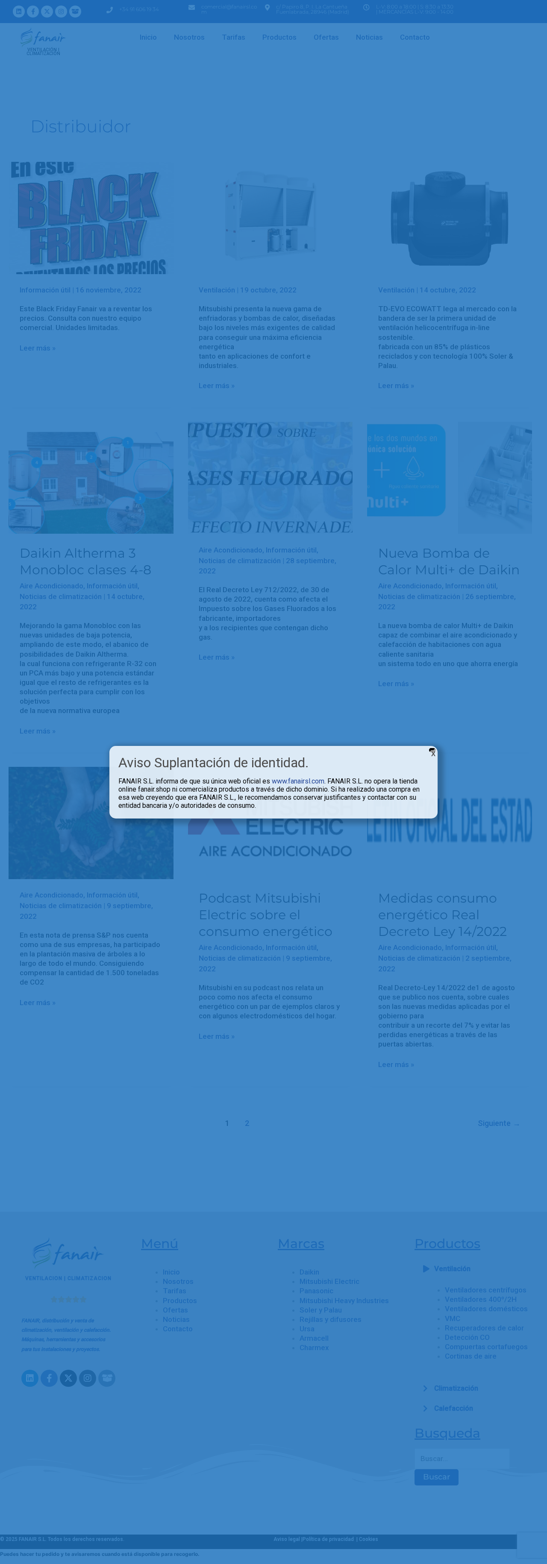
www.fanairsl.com (298, 781)
